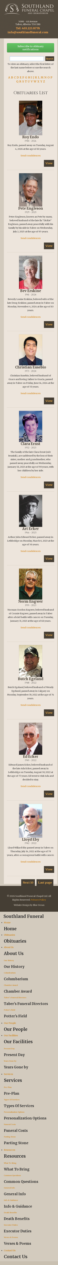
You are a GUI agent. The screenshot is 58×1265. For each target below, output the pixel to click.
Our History (9, 960)
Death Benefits (10, 1212)
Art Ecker (30, 529)
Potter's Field (9, 1010)
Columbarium (10, 973)
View (49, 163)
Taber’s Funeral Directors (15, 997)
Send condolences (31, 155)
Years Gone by (10, 1061)
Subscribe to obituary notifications (30, 48)
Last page (45, 882)
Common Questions (12, 1175)
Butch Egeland (30, 679)
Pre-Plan (8, 1087)
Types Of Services (11, 1100)
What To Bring (10, 1163)
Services (8, 1074)
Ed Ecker (30, 756)
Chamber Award (11, 985)
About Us (8, 947)
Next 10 (28, 882)
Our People (10, 1023)
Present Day (9, 1049)
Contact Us (9, 1250)
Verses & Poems (11, 1237)
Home (7, 922)
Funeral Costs (10, 1124)
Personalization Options (14, 1112)
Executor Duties (11, 1225)
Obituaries (9, 935)
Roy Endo (30, 137)
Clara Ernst (30, 444)
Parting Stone (10, 1137)
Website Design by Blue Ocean (29, 905)
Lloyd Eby (30, 839)
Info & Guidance (11, 1200)
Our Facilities (11, 1035)
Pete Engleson (30, 208)
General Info (9, 1188)
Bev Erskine (30, 291)
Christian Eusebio (30, 367)
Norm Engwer (30, 601)
